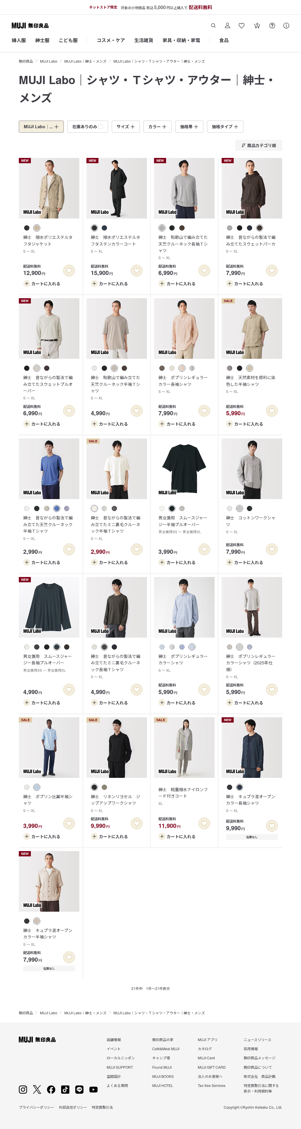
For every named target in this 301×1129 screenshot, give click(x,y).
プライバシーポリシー (36, 1107)
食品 (224, 40)
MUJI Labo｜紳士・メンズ (85, 61)
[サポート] (286, 25)
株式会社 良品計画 (259, 1076)
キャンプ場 (161, 1057)
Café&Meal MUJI (165, 1048)
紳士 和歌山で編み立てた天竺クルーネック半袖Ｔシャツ (115, 387)
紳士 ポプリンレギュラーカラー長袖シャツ (183, 384)
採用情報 (251, 1048)
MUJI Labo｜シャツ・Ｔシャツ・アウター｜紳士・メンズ (159, 61)
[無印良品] (37, 1040)
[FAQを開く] (272, 26)
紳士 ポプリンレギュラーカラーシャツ (183, 663)
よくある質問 (117, 1085)
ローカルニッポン (121, 1057)
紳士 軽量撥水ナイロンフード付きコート (183, 796)
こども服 (68, 40)
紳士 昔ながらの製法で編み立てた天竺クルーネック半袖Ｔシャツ (48, 528)
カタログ (205, 1048)
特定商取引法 (102, 1107)
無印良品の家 (162, 1039)
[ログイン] (227, 25)
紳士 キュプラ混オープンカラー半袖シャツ (47, 937)
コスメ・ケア (111, 40)
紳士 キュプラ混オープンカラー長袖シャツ (250, 803)
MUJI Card (206, 1057)
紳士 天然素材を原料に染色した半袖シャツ (250, 384)
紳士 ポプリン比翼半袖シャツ (48, 803)
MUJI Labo (48, 61)
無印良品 (26, 61)
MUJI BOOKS (163, 1076)
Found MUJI (162, 1067)
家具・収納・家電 (181, 40)
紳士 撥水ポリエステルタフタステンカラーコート (115, 244)
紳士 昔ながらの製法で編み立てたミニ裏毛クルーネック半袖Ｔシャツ (115, 528)
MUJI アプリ (208, 1039)
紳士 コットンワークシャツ (250, 524)
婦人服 (19, 40)
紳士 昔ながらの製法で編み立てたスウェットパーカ (250, 244)
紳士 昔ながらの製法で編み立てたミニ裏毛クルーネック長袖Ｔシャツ (115, 666)
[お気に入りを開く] (242, 26)
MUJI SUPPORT (120, 1067)
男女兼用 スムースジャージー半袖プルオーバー (182, 524)
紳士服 (42, 40)
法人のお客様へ (210, 1076)
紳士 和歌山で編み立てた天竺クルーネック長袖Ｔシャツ (183, 247)
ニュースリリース (257, 1039)
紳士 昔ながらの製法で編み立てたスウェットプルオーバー (48, 387)
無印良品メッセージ (259, 1057)
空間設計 (114, 1076)
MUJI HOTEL (162, 1085)
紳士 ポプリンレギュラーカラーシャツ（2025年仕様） (250, 666)
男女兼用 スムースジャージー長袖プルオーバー (47, 663)
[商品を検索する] (213, 26)
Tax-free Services (211, 1085)
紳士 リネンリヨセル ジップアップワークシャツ (115, 803)
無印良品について (258, 1067)
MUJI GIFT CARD (212, 1067)
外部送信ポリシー (73, 1107)
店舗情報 (114, 1039)
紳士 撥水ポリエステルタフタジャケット (48, 244)
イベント (114, 1048)
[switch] (69, 270)
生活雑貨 (143, 40)
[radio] (26, 227)
